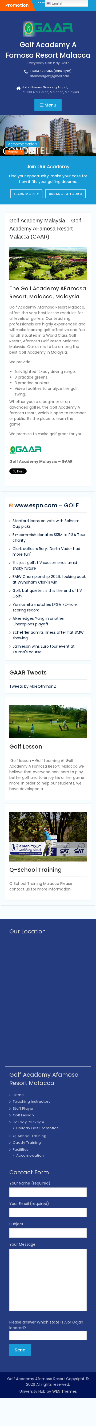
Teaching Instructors (32, 1101)
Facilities (21, 1149)
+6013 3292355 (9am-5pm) (50, 71)
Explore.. (13, 152)
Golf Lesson (23, 1115)
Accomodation (22, 144)
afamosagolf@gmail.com (49, 76)
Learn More (24, 193)
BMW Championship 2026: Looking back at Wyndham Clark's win (49, 579)
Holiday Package (29, 1122)
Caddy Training (27, 1142)
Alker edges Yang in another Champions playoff (39, 621)
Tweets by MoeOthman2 (32, 686)
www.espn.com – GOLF (46, 505)
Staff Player (23, 1108)
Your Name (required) (29, 1183)
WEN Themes (64, 1391)
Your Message (22, 1244)
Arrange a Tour (64, 193)
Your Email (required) (29, 1203)
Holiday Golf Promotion (37, 1128)
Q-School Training (30, 1135)
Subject (16, 1224)
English (57, 3)
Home (18, 1094)
